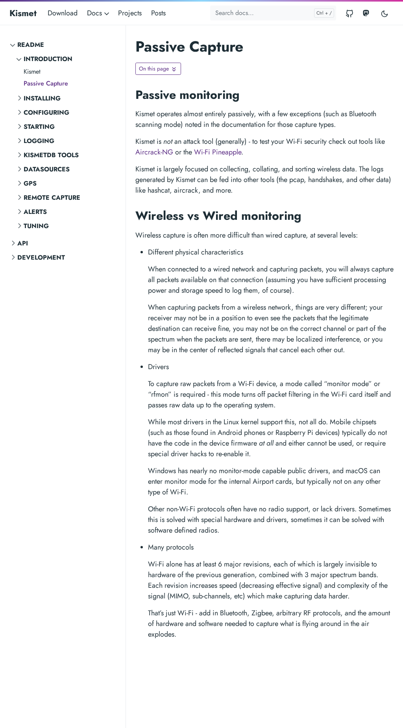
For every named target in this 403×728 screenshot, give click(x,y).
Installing (42, 98)
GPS (30, 183)
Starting (39, 126)
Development (41, 257)
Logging (39, 140)
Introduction (48, 58)
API (22, 243)
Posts (158, 13)
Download (63, 13)
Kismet (23, 13)
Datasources (47, 169)
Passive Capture (46, 83)
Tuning (36, 225)
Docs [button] (95, 13)
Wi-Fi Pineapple (217, 152)
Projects (130, 13)
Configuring (46, 112)
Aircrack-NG (154, 152)
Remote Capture (52, 197)
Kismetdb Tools (51, 155)
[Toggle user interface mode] (384, 13)
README (30, 44)
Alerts (35, 211)
